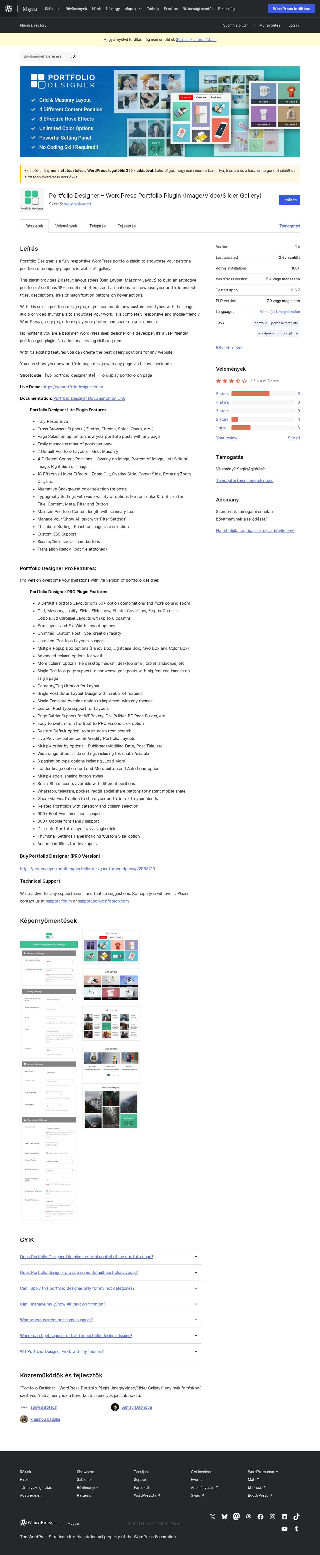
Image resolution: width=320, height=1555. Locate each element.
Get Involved (201, 1472)
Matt (254, 1479)
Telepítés (97, 225)
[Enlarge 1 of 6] (71, 936)
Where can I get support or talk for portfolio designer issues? (76, 1335)
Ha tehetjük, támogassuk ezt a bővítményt (255, 530)
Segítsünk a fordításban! (196, 39)
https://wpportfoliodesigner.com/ (73, 386)
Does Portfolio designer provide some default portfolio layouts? (79, 1272)
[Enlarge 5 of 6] (133, 1051)
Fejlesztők (142, 1487)
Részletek (34, 225)
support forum (59, 900)
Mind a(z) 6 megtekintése (280, 312)
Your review (227, 437)
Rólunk (25, 1472)
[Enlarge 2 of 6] (133, 936)
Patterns (84, 1495)
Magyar (74, 1523)
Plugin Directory (33, 25)
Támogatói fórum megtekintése (245, 480)
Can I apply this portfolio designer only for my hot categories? (77, 1288)
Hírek (24, 1479)
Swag (197, 1495)
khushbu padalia (45, 1419)
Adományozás (205, 1487)
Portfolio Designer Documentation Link (89, 398)
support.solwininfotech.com (103, 900)
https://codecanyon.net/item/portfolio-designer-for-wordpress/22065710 (87, 868)
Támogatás (289, 225)
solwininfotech (77, 203)
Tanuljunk (142, 1472)
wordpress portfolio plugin (278, 333)
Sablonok (85, 1479)
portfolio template (284, 323)
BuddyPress (260, 1495)
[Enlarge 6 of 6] (133, 1090)
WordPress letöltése (291, 9)
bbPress (257, 1487)
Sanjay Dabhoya (137, 1407)
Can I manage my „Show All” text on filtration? (62, 1304)
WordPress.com (263, 1472)
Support (141, 1479)
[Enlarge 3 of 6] (133, 974)
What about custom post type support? (56, 1320)
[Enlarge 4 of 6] (133, 1013)
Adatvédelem (31, 1495)
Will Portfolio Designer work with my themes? (62, 1351)
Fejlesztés (127, 225)
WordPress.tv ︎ (147, 1495)
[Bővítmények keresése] (73, 56)
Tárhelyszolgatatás (36, 1487)
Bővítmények (87, 1487)
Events (196, 1479)
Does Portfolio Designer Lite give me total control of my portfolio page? (86, 1256)
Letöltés (289, 200)
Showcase (85, 1472)
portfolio (260, 323)
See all (294, 437)
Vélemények (66, 225)
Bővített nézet (229, 347)
